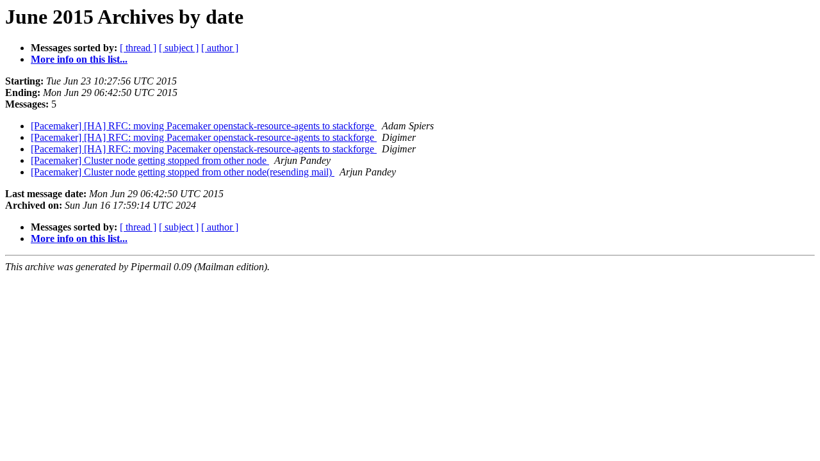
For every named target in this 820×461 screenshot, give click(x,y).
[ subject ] (179, 47)
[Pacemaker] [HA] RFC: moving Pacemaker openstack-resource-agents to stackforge (204, 125)
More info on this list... (79, 59)
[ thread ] (138, 47)
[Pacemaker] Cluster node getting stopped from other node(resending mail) (182, 171)
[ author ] (219, 47)
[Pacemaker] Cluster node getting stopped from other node (150, 160)
